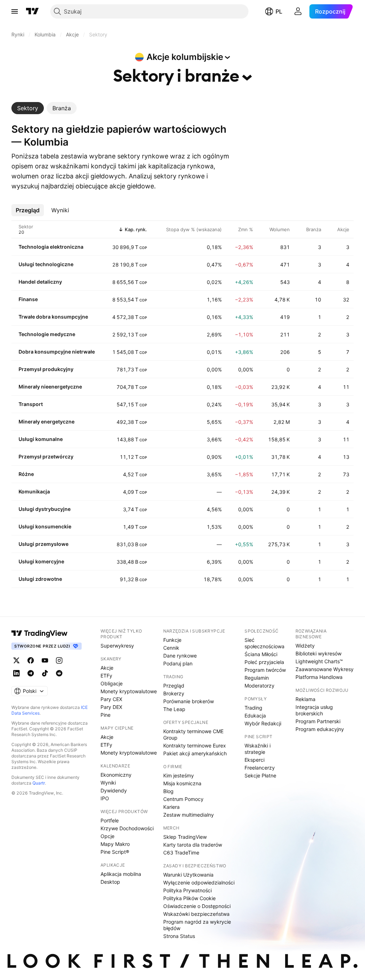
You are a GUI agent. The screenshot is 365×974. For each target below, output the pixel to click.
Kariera (171, 807)
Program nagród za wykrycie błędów (197, 925)
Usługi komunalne (41, 439)
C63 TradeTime (181, 852)
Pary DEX (111, 707)
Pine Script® (115, 852)
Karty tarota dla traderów (192, 845)
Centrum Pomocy (183, 799)
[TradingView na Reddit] (59, 673)
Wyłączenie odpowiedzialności (199, 882)
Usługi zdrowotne (40, 579)
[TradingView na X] (16, 660)
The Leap (174, 709)
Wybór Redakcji (263, 723)
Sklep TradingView (185, 837)
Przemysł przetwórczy (46, 456)
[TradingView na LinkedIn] (16, 673)
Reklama (305, 699)
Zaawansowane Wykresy (324, 669)
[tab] (27, 108)
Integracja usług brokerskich (314, 710)
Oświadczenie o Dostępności (197, 906)
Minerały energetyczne (46, 421)
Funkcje (172, 640)
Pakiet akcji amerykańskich (195, 753)
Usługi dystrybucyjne (45, 509)
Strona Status (179, 936)
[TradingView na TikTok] (45, 673)
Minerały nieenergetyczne (50, 387)
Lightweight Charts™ (319, 661)
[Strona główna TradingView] (32, 11)
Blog (168, 791)
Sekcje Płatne (260, 775)
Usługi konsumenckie (45, 526)
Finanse (28, 299)
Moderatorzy (259, 686)
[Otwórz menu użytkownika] (298, 11)
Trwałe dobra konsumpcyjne (53, 317)
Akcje (107, 668)
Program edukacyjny (319, 729)
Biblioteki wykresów (318, 653)
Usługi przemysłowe (43, 544)
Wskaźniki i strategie (258, 748)
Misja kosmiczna (182, 783)
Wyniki (108, 783)
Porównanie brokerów (188, 701)
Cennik (171, 648)
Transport (31, 404)
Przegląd (173, 686)
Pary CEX (111, 699)
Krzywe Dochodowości (127, 828)
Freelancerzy (260, 768)
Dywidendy (114, 790)
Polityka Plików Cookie (189, 898)
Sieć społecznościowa (264, 643)
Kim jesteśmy (178, 775)
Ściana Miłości (261, 654)
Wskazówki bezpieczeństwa (196, 914)
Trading (253, 708)
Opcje (107, 836)
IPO (105, 798)
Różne (26, 474)
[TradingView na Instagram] (59, 660)
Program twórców (265, 670)
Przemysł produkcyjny (46, 369)
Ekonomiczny (116, 775)
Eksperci (254, 760)
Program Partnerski (317, 721)
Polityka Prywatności (187, 890)
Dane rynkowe (180, 656)
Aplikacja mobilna (121, 874)
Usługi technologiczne (46, 264)
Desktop (110, 882)
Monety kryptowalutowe (129, 691)
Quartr (38, 783)
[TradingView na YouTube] (45, 660)
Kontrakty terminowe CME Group (193, 734)
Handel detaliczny (40, 282)
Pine (105, 715)
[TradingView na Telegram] (31, 673)
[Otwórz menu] (14, 11)
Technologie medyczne (47, 334)
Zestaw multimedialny (188, 815)
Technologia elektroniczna (51, 247)
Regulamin (257, 678)
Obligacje (112, 683)
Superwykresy (117, 646)
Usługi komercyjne (41, 561)
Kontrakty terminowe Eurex (194, 745)
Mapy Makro (115, 844)
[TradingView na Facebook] (31, 660)
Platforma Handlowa (319, 677)
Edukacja (255, 715)
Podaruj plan (177, 663)
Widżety (305, 646)
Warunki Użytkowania (188, 875)
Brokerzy (173, 693)
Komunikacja (34, 491)
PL (279, 11)
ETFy (106, 676)
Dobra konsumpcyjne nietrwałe (57, 352)
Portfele (110, 820)
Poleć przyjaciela (264, 662)
